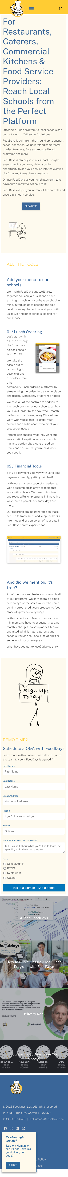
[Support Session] (23, 1129)
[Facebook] (5, 1129)
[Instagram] (11, 1129)
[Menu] (31, 8)
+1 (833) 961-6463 (14, 1119)
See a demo (31, 206)
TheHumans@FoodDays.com (46, 1119)
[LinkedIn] (17, 1129)
